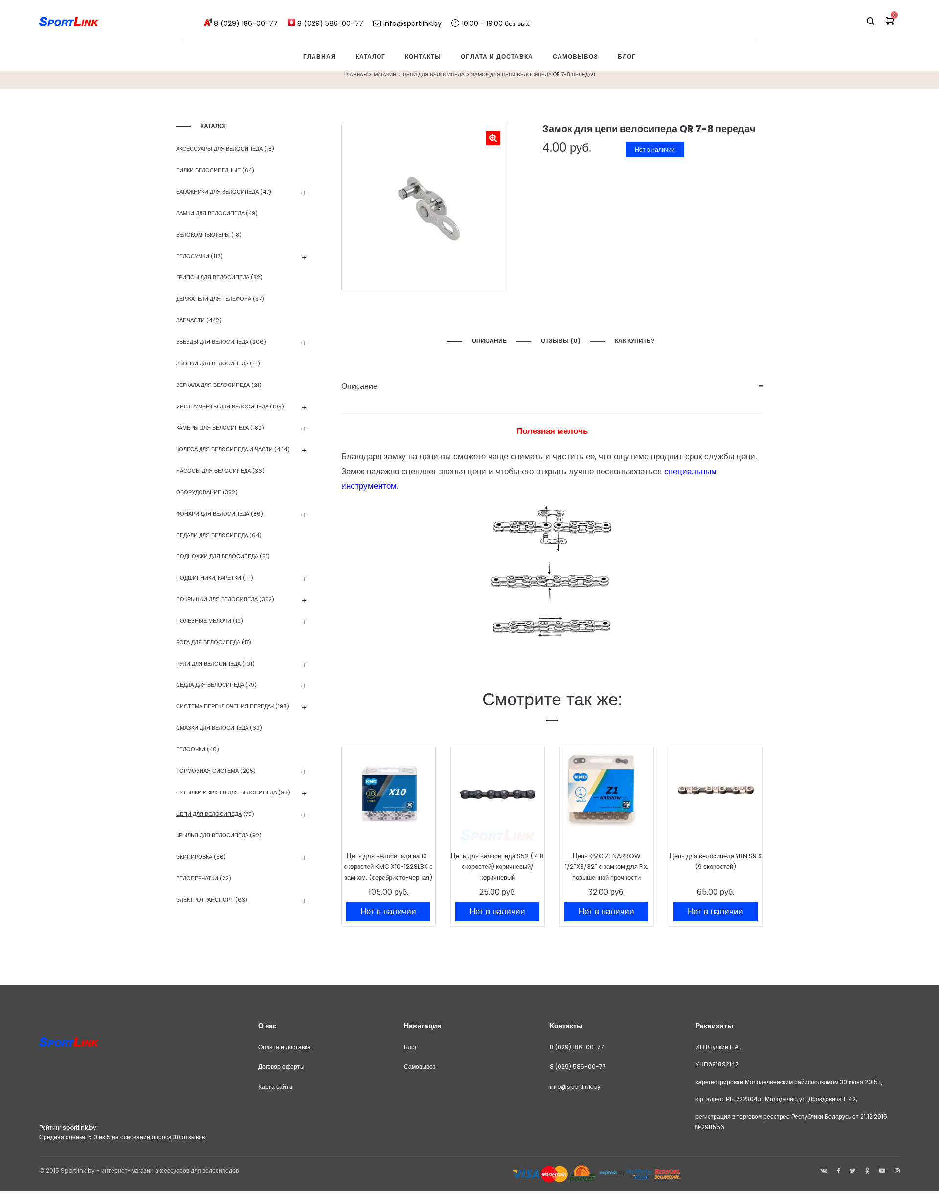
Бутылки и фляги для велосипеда (226, 792)
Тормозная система (207, 771)
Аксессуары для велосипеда (219, 149)
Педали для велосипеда (212, 535)
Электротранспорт (205, 900)
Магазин (385, 74)
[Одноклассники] (867, 1170)
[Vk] (824, 1170)
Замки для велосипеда (210, 213)
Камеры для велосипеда (212, 427)
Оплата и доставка (284, 1047)
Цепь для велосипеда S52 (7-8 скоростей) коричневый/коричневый (497, 866)
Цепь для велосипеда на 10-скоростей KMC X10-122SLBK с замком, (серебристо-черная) (388, 866)
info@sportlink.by (575, 1087)
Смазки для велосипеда (212, 728)
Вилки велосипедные (208, 170)
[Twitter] (852, 1170)
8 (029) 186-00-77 (577, 1047)
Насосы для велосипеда (213, 471)
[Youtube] (882, 1170)
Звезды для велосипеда (212, 342)
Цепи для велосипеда (434, 74)
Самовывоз (420, 1067)
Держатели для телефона (213, 299)
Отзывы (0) (561, 341)
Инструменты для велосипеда (222, 406)
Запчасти (190, 320)
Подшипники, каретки (208, 578)
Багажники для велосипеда (217, 192)
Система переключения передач (225, 706)
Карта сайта (275, 1087)
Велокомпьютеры (203, 235)
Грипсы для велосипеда (212, 277)
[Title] (897, 1170)
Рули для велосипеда (208, 664)
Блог (410, 1047)
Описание (489, 341)
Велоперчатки (197, 878)
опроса (162, 1137)
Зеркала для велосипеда (213, 385)
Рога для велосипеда (208, 642)
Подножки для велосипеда (217, 556)
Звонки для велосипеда (212, 363)
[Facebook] (838, 1170)
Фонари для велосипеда (212, 514)
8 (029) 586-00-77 (578, 1067)
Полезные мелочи (203, 621)
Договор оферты (281, 1067)
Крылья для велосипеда (212, 835)
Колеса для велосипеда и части (224, 449)
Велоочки (190, 749)
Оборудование (198, 492)
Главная (355, 74)
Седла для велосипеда (210, 685)
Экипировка (194, 856)
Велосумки (192, 256)
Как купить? (635, 341)
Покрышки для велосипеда (217, 599)
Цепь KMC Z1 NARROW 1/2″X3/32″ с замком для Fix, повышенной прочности (606, 866)
